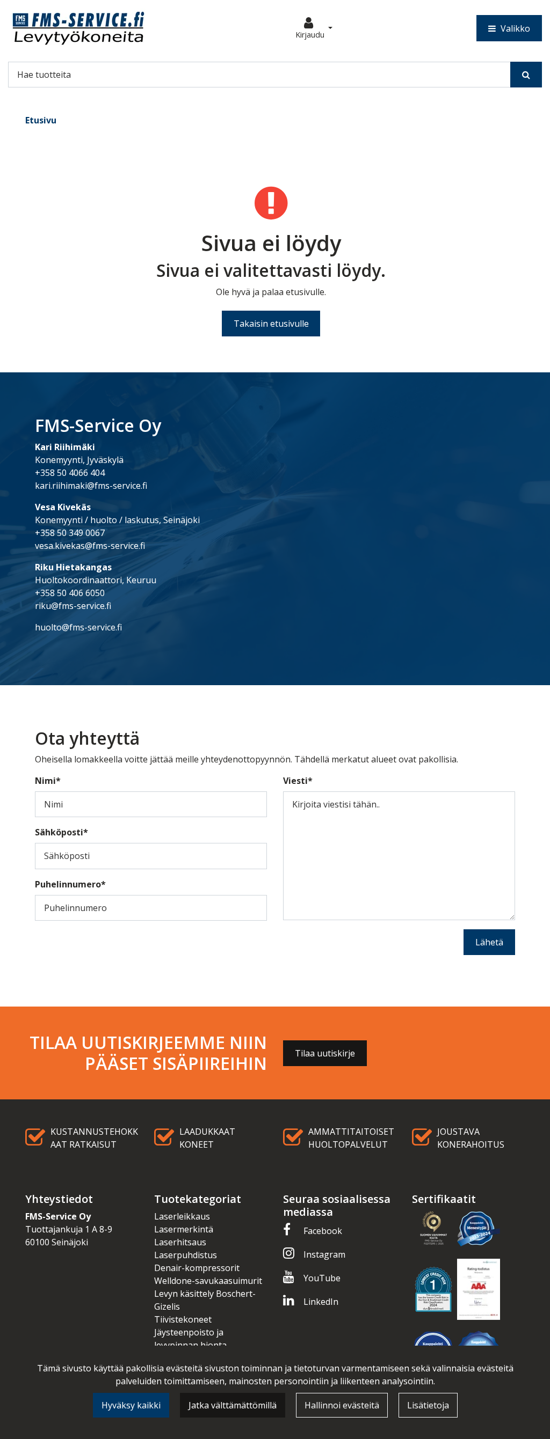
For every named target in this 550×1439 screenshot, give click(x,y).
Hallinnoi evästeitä (342, 1405)
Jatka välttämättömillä (233, 1405)
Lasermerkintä (183, 1229)
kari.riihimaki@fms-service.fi (91, 485)
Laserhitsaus (180, 1242)
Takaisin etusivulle (271, 323)
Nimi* (48, 781)
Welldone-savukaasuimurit (208, 1281)
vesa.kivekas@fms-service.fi (90, 546)
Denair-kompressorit (197, 1268)
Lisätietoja (428, 1405)
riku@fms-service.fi (73, 606)
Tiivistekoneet (183, 1319)
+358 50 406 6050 (70, 593)
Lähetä (489, 942)
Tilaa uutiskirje (325, 1053)
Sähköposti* (61, 832)
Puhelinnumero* (70, 884)
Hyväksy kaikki (131, 1405)
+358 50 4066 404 (70, 473)
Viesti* (298, 781)
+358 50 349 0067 (70, 533)
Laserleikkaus (182, 1216)
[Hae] (526, 74)
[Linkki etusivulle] (78, 28)
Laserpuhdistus (185, 1255)
